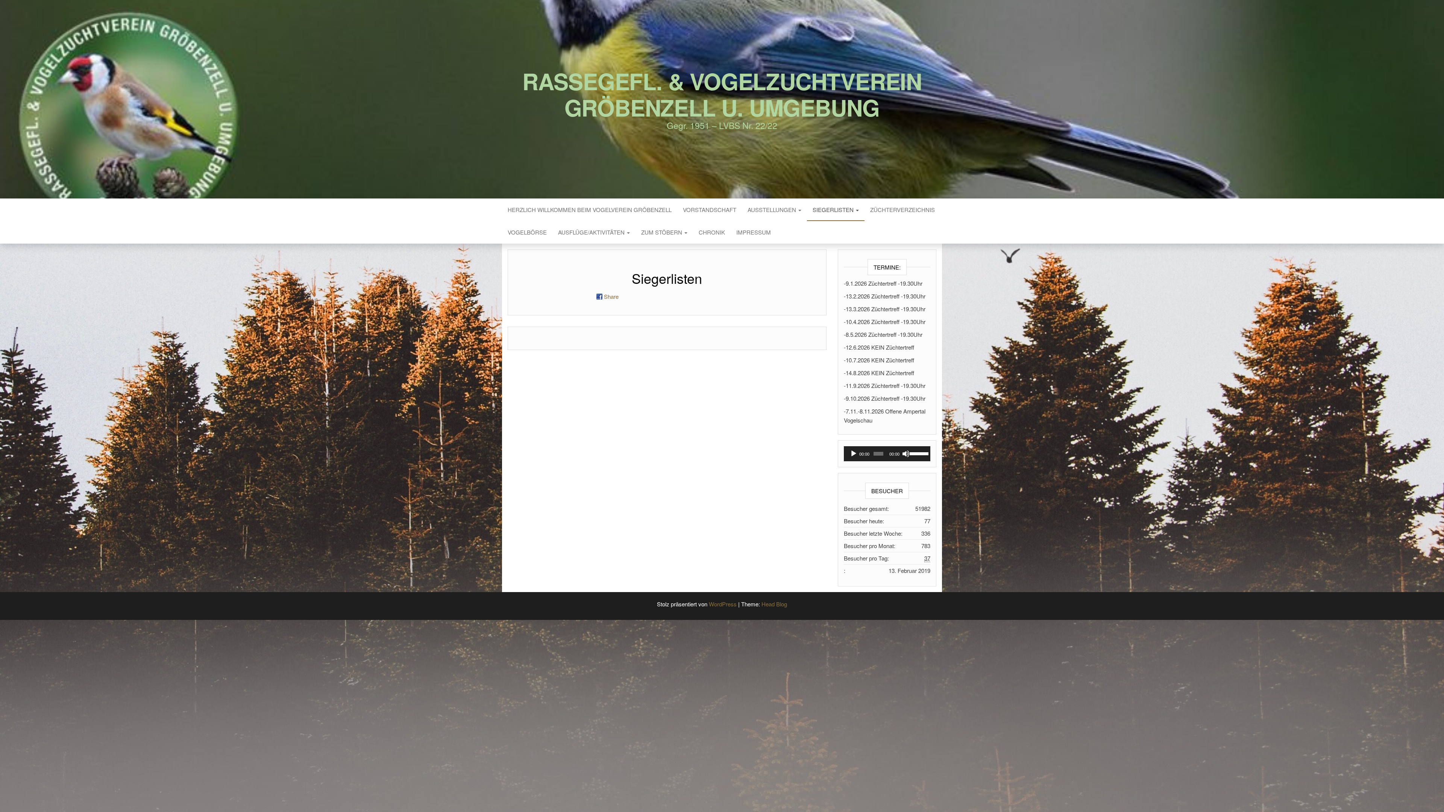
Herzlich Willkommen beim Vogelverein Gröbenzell (590, 210)
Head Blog (774, 604)
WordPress (723, 604)
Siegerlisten (834, 210)
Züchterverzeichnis (902, 210)
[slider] (918, 453)
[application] (887, 453)
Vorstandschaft (709, 210)
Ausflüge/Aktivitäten (592, 232)
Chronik (712, 232)
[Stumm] (906, 454)
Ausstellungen (773, 210)
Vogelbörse (527, 232)
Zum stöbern (662, 232)
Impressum (753, 232)
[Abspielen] (853, 454)
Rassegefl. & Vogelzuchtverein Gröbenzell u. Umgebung (722, 94)
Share (611, 296)
